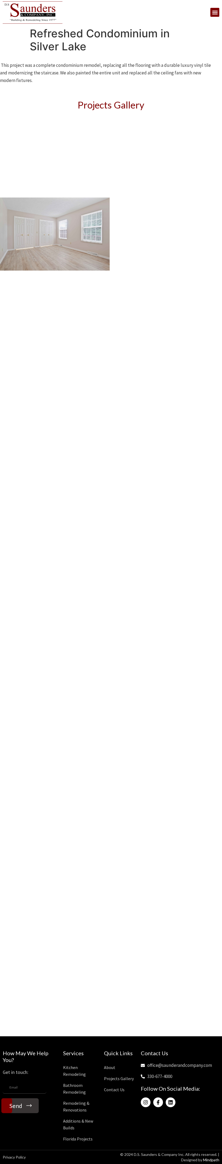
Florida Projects (78, 1139)
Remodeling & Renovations (76, 1106)
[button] (214, 12)
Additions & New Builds (78, 1124)
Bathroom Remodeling (74, 1089)
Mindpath (211, 1160)
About (109, 1067)
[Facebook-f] (158, 1102)
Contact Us (114, 1089)
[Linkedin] (170, 1102)
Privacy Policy (14, 1157)
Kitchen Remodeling (74, 1071)
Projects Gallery (119, 1078)
